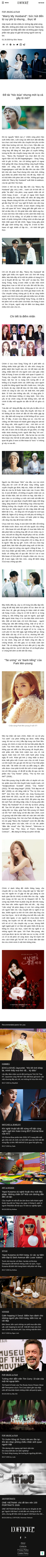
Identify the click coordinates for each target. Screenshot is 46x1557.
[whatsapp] (20, 45)
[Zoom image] (23, 117)
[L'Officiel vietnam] (23, 2)
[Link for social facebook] (21, 1538)
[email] (3, 45)
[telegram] (24, 45)
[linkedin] (14, 45)
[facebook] (7, 45)
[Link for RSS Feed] (25, 1538)
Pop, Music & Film (11, 12)
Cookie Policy (23, 1553)
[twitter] (17, 45)
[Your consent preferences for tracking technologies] (42, 1553)
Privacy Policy (22, 1550)
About (23, 1543)
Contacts (23, 1546)
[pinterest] (10, 45)
